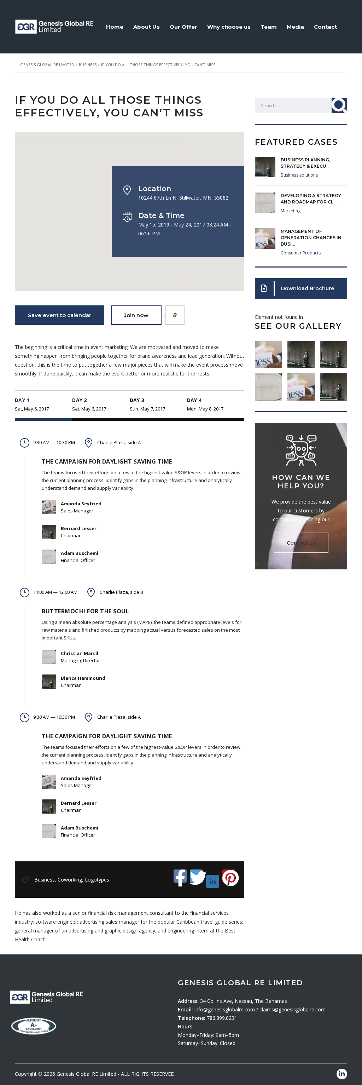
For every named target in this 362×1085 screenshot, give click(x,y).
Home (114, 26)
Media (295, 26)
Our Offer (183, 26)
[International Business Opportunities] (301, 351)
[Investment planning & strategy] (268, 351)
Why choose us (229, 26)
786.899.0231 (222, 1018)
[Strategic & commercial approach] (333, 351)
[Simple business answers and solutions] (268, 384)
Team (269, 26)
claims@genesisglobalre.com (292, 1009)
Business (44, 879)
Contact (325, 26)
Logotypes (97, 879)
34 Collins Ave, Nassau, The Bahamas (243, 1001)
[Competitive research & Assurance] (301, 384)
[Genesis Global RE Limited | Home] (54, 26)
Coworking (70, 879)
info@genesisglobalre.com (225, 1009)
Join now (143, 315)
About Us (146, 26)
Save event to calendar (59, 315)
